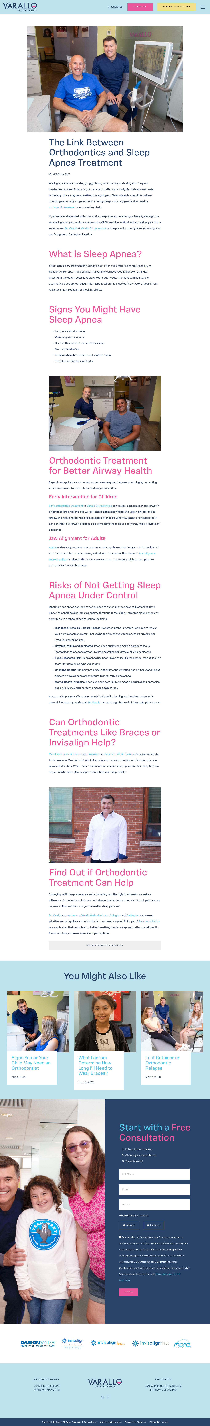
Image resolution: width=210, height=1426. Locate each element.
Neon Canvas (162, 1422)
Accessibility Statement (135, 1422)
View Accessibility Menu (111, 1422)
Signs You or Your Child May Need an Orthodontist (31, 1063)
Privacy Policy (90, 1422)
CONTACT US (116, 7)
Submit (129, 1292)
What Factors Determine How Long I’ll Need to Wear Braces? (95, 1066)
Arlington (130, 1225)
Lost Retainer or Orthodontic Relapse (162, 1063)
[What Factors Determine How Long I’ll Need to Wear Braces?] (105, 1025)
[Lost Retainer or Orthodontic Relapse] (172, 1025)
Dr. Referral (140, 7)
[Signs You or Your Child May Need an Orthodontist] (38, 1025)
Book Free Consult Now (177, 7)
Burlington (155, 1225)
